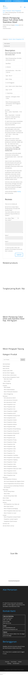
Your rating (8, 218)
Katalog (17, 25)
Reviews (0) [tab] (7, 46)
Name (7, 235)
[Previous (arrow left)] (0, 674)
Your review (8, 220)
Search (22, 359)
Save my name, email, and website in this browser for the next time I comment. (13, 249)
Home (4, 10)
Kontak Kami (16, 663)
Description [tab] (7, 43)
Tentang (7, 661)
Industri (10, 39)
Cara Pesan (13, 661)
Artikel (19, 661)
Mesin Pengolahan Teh (18, 39)
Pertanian (9, 10)
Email (7, 241)
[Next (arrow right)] (2, 674)
